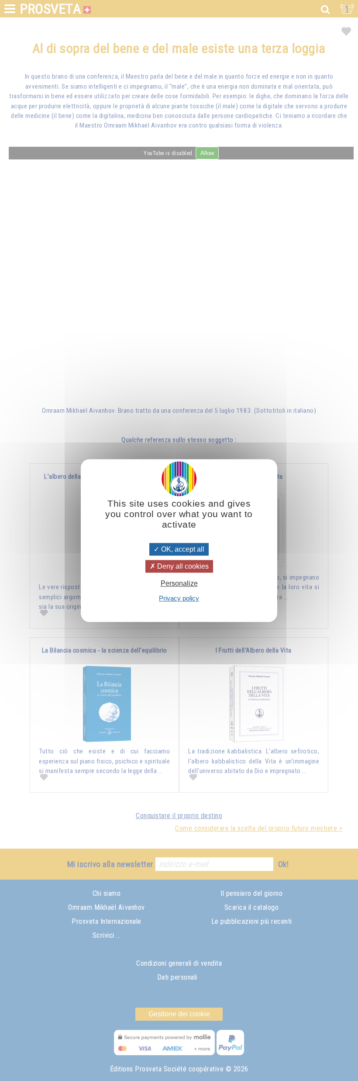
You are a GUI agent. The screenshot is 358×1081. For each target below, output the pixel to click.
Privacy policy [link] (179, 598)
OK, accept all (181, 549)
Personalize (179, 583)
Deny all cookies (182, 566)
